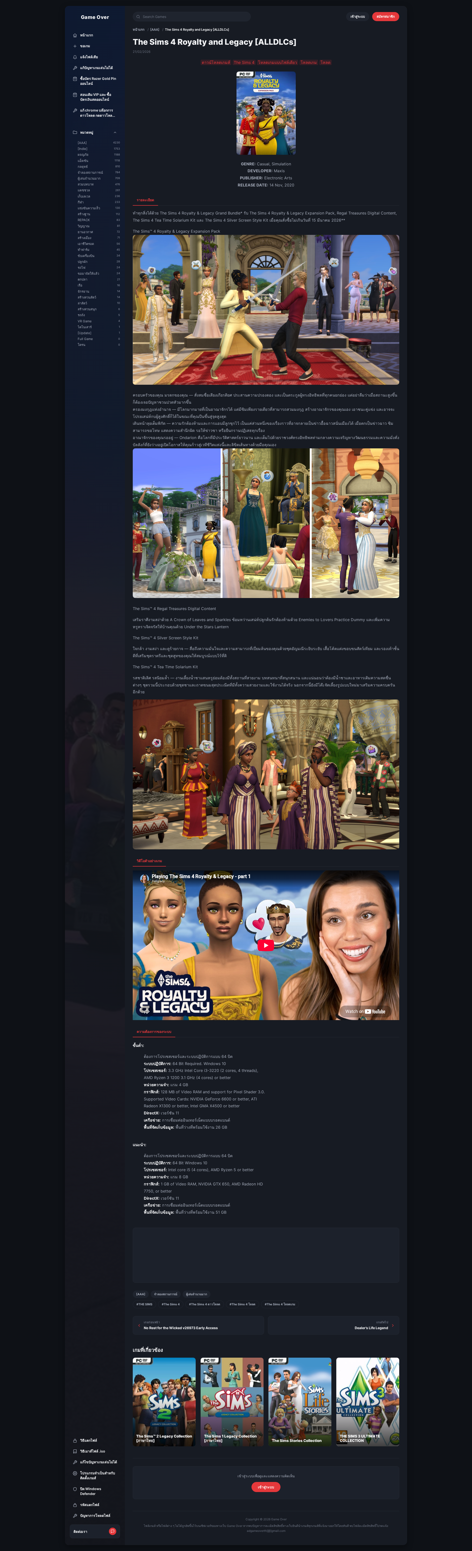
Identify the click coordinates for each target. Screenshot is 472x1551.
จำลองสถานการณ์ (165, 1294)
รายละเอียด (145, 200)
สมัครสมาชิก (386, 16)
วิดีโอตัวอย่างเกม (149, 861)
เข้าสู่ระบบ (358, 16)
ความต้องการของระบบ (154, 1031)
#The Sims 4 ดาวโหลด (204, 1304)
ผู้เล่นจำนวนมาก (196, 1294)
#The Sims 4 (171, 1304)
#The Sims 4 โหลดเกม (280, 1304)
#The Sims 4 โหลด (242, 1304)
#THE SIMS (144, 1304)
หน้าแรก (139, 29)
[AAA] (154, 29)
